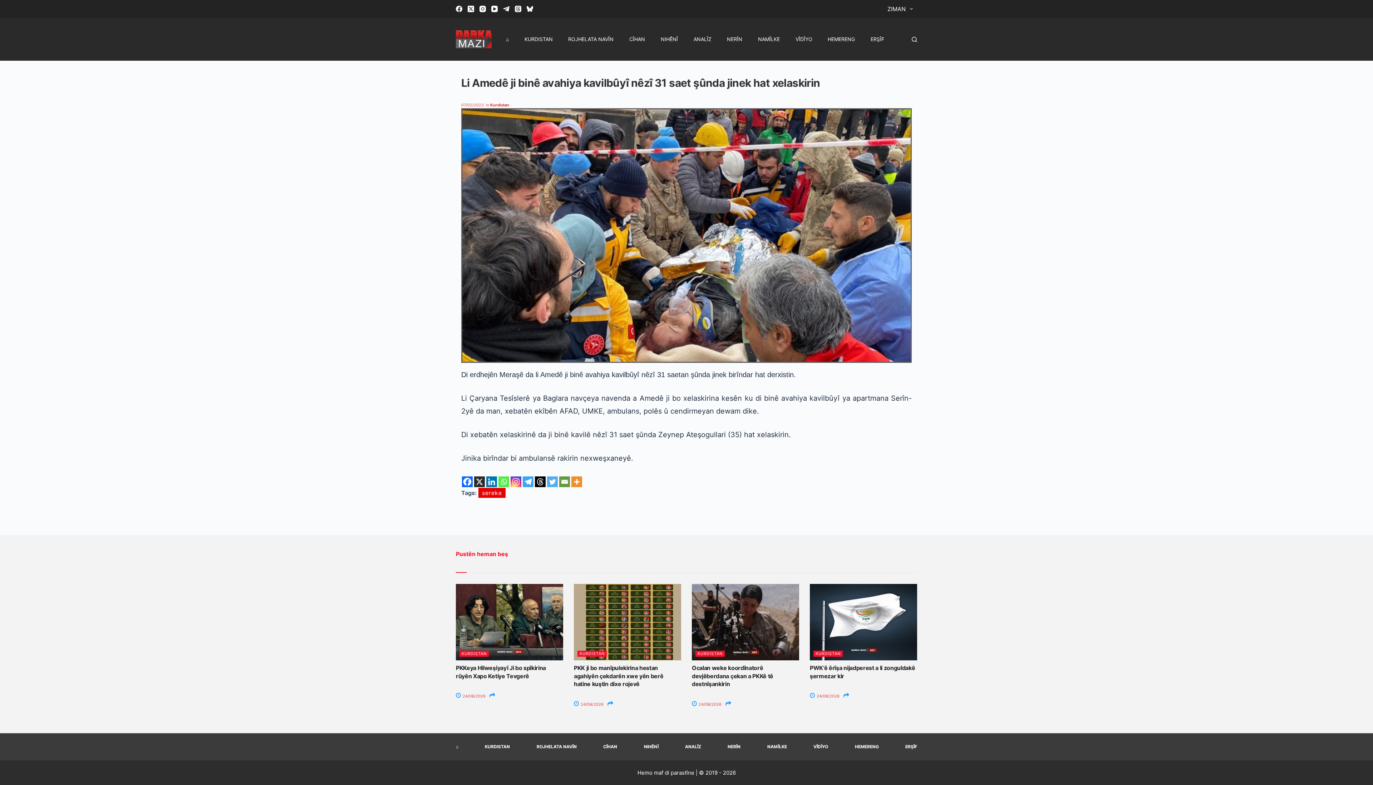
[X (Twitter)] (471, 9)
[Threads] (518, 9)
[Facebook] (459, 9)
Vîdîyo (804, 39)
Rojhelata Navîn (591, 39)
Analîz (703, 39)
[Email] (564, 481)
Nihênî (669, 39)
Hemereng (841, 39)
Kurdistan (539, 39)
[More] (576, 481)
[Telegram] (506, 9)
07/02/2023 (472, 105)
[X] (479, 481)
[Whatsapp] (503, 481)
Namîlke (769, 39)
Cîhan (637, 39)
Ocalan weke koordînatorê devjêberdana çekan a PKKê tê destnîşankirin (732, 676)
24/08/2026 (474, 696)
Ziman (896, 8)
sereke (492, 492)
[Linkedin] (491, 481)
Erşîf (877, 39)
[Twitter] (552, 481)
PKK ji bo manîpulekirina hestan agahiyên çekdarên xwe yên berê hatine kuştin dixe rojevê (618, 676)
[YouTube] (494, 9)
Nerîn (734, 39)
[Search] (914, 39)
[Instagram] (482, 9)
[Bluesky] (530, 9)
